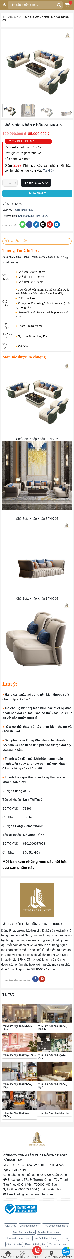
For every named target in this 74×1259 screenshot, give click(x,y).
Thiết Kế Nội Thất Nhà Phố (53, 1113)
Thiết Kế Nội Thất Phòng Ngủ (52, 1086)
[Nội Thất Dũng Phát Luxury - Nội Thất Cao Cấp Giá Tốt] (4, 5)
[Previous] (8, 66)
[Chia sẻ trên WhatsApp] (22, 224)
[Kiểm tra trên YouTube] (42, 979)
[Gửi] (59, 5)
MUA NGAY (37, 193)
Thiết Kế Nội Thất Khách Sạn (17, 1028)
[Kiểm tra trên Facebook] (35, 979)
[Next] (66, 66)
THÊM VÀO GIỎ (36, 182)
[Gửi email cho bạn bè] (43, 224)
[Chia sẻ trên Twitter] (36, 224)
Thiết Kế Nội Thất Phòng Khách (52, 1028)
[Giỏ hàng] (67, 5)
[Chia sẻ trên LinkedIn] (57, 224)
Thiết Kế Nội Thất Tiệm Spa (19, 1055)
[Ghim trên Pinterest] (50, 224)
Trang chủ (11, 16)
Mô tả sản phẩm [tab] (16, 241)
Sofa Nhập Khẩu (24, 209)
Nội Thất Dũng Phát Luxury (33, 215)
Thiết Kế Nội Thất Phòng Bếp (17, 1086)
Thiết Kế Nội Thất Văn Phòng (16, 1115)
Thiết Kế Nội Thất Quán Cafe (52, 1057)
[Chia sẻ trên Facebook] (29, 224)
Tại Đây (48, 170)
